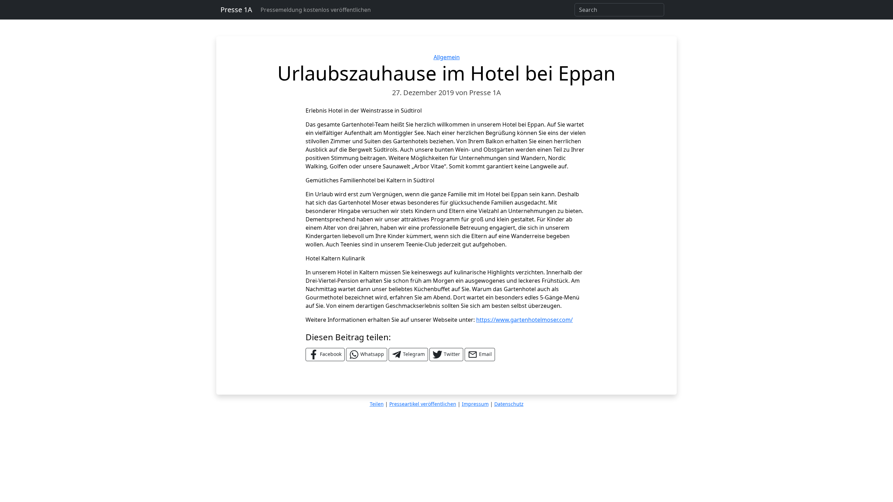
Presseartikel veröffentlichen (422, 404)
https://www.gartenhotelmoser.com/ (524, 320)
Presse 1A (236, 9)
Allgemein (447, 57)
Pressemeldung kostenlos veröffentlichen (316, 10)
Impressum (475, 404)
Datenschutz (509, 404)
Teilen (377, 404)
